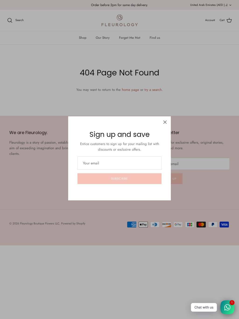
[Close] (165, 122)
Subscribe (119, 178)
